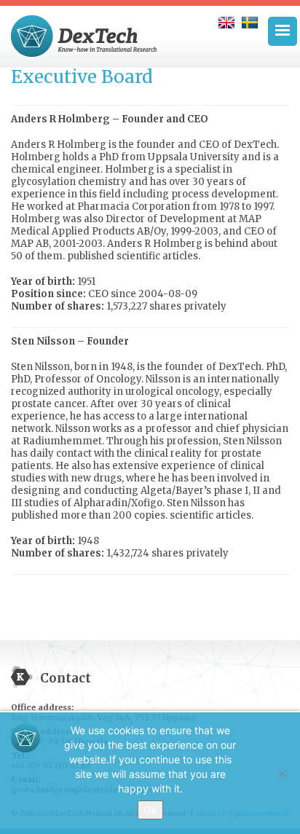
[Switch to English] (226, 22)
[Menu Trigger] (282, 31)
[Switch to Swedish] (250, 22)
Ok (150, 809)
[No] (282, 773)
